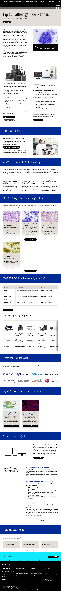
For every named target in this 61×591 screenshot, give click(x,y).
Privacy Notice (31, 587)
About (39, 4)
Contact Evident (8, 310)
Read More (51, 1)
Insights (25, 4)
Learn (30, 4)
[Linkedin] (56, 574)
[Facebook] (55, 574)
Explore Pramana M (8, 120)
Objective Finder (19, 578)
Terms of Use (23, 587)
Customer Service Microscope (36, 573)
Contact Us (6, 22)
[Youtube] (58, 574)
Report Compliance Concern (48, 587)
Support (35, 4)
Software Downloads (34, 575)
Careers (4, 582)
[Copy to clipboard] (56, 8)
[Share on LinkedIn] (59, 8)
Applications (19, 4)
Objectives (18, 575)
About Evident (6, 568)
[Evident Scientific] (5, 5)
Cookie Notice (38, 587)
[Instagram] (53, 574)
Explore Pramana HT (9, 117)
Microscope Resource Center (35, 570)
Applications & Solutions (8, 571)
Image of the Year (33, 568)
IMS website (50, 580)
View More (42, 520)
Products (13, 4)
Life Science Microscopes (21, 570)
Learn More (11, 425)
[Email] (58, 571)
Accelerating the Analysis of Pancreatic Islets (30, 413)
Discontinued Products (34, 578)
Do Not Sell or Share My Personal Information (37, 589)
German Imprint (24, 589)
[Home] (2, 8)
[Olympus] (58, 5)
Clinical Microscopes (20, 568)
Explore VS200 (38, 120)
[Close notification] (59, 1)
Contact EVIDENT (53, 556)
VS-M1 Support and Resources (11, 147)
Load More (30, 549)
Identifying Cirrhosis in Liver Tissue (10, 413)
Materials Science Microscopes (22, 573)
